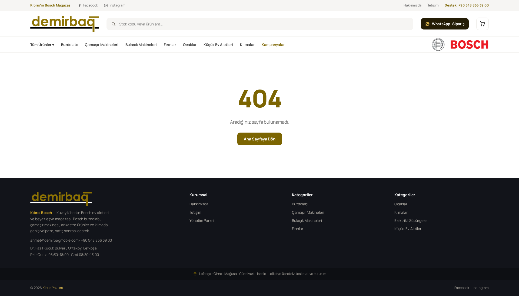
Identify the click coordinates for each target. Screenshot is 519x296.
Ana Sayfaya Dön (259, 139)
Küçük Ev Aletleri (218, 44)
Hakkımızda (412, 5)
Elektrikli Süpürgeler (411, 220)
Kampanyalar (273, 44)
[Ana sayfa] (460, 44)
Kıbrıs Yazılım (53, 287)
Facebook (461, 287)
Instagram (481, 287)
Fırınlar (170, 44)
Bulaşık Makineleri (141, 44)
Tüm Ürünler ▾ (42, 44)
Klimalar (247, 44)
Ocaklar (190, 44)
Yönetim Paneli (201, 220)
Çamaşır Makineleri (101, 44)
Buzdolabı (69, 44)
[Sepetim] (482, 24)
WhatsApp (448, 23)
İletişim (433, 5)
